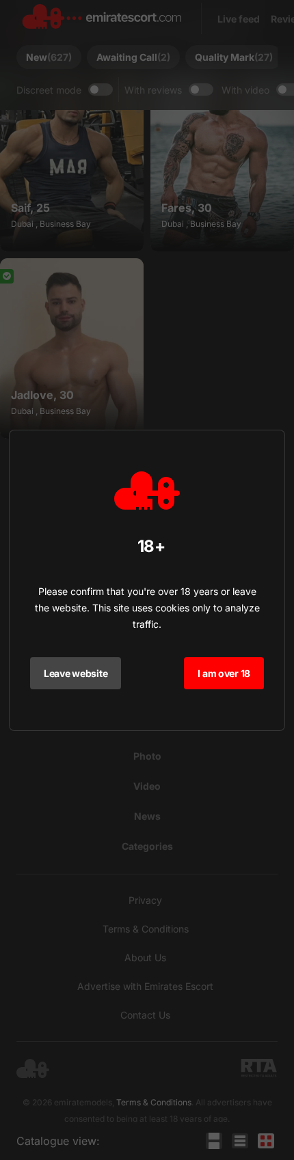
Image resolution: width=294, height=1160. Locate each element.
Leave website (75, 673)
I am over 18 (224, 673)
